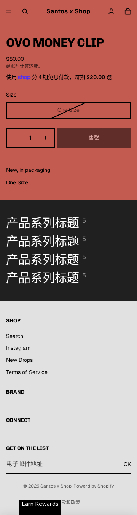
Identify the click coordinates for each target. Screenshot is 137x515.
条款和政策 (68, 502)
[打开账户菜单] (111, 11)
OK (127, 464)
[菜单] (9, 11)
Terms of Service (27, 372)
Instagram (18, 347)
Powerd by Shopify (93, 486)
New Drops (19, 360)
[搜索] (25, 11)
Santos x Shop (56, 486)
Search (14, 336)
